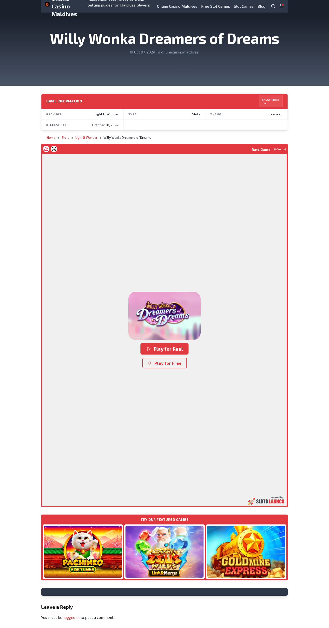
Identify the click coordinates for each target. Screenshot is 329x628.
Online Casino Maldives (177, 6)
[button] (164, 316)
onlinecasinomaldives (180, 52)
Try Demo (83, 551)
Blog (261, 6)
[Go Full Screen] (54, 149)
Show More (271, 99)
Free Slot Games (215, 6)
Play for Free (168, 363)
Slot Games (244, 6)
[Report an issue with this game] (46, 149)
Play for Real (168, 349)
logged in (71, 617)
